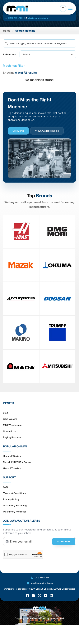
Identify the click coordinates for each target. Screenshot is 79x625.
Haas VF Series (12, 455)
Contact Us (9, 431)
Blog (5, 412)
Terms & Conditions (14, 493)
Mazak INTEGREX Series (17, 462)
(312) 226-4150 (42, 577)
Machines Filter (14, 66)
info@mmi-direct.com (42, 583)
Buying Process (12, 437)
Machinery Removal (14, 511)
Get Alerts (18, 130)
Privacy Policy (11, 499)
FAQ (5, 486)
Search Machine (25, 30)
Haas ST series (12, 468)
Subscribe (63, 541)
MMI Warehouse (12, 424)
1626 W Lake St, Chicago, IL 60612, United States (52, 588)
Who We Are (10, 418)
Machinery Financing (15, 505)
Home (6, 30)
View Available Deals (47, 130)
